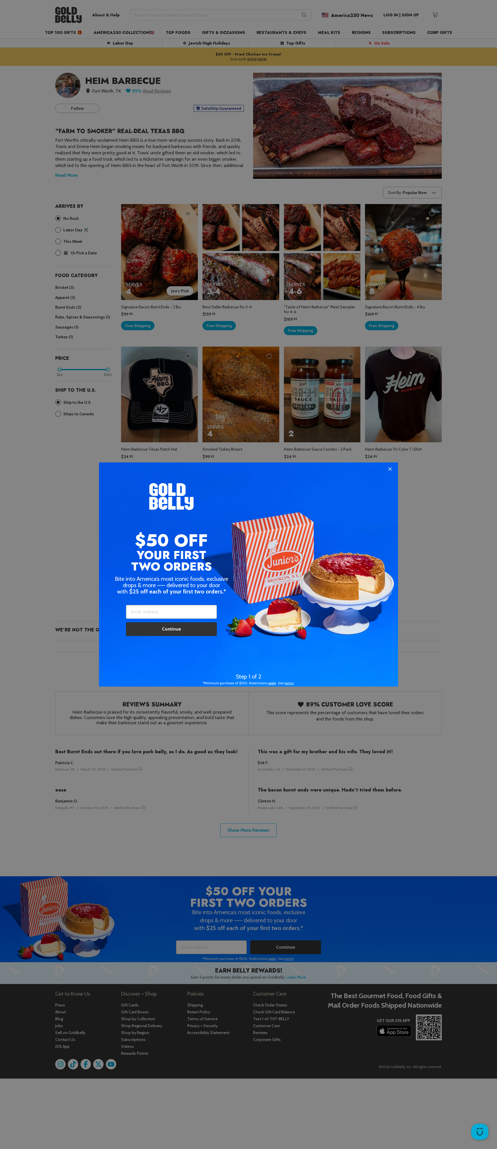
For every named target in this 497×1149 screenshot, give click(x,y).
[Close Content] (390, 469)
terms (289, 683)
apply (272, 683)
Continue (171, 629)
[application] (479, 1131)
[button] (248, 574)
